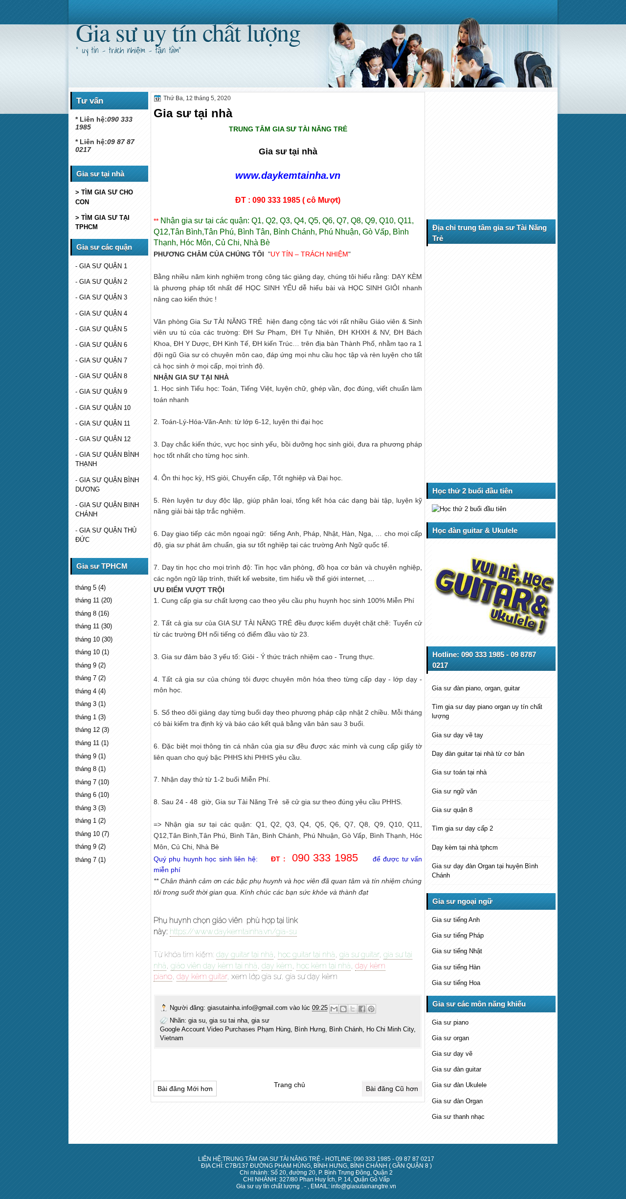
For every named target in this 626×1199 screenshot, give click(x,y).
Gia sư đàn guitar (456, 1069)
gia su (196, 1020)
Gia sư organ (450, 1038)
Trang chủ (289, 1085)
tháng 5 (85, 587)
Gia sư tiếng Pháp (458, 935)
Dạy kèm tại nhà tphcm (465, 847)
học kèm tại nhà (323, 965)
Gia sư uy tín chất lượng (188, 32)
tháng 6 (85, 794)
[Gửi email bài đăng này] (334, 1009)
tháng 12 (87, 729)
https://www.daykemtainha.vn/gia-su (233, 931)
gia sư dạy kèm (311, 976)
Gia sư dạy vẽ (452, 1053)
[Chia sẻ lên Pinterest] (371, 1009)
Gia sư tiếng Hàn (456, 967)
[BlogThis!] (343, 1009)
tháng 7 (85, 678)
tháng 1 (85, 717)
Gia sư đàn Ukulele (459, 1085)
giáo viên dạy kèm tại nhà (214, 965)
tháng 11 (87, 600)
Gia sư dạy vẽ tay (457, 735)
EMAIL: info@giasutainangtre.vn (353, 1186)
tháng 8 (85, 613)
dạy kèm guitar (202, 976)
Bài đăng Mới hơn (185, 1088)
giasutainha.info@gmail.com (248, 1007)
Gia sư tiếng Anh (456, 919)
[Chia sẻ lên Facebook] (362, 1009)
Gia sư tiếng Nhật (457, 951)
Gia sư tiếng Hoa (456, 982)
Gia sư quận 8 (452, 810)
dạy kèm (277, 965)
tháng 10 (87, 639)
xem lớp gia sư (256, 976)
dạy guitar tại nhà (244, 954)
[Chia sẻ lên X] (353, 1009)
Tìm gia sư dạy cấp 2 (462, 828)
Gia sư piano (450, 1022)
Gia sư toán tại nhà (459, 772)
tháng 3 (85, 703)
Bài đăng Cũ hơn (392, 1088)
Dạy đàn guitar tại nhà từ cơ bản (478, 753)
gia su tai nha (228, 1020)
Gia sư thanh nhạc (458, 1116)
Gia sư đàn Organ (457, 1101)
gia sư (260, 1020)
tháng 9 (85, 665)
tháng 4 (85, 691)
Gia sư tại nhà (288, 151)
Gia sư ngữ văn (454, 791)
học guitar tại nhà (306, 954)
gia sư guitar (359, 954)
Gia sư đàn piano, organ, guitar (476, 688)
